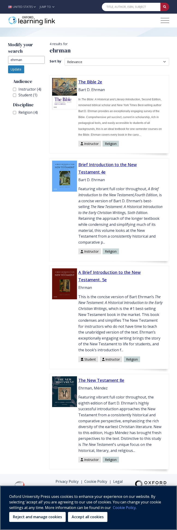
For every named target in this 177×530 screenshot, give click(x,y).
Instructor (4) (29, 89)
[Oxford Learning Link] (42, 20)
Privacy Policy (67, 481)
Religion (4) (28, 112)
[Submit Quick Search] (164, 7)
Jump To (46, 7)
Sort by (55, 61)
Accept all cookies (88, 516)
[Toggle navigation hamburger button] (165, 20)
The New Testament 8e (101, 380)
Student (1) (27, 95)
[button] (23, 6)
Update (16, 69)
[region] (88, 508)
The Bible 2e (90, 82)
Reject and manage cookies (37, 516)
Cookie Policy (95, 481)
